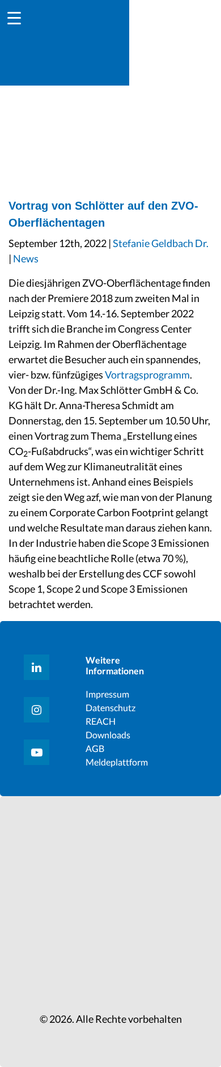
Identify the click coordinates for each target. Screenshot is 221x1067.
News (26, 258)
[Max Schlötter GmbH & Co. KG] (175, 41)
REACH (101, 721)
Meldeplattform (117, 761)
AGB (95, 748)
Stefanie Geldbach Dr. (161, 243)
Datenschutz (110, 707)
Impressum (107, 693)
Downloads (108, 734)
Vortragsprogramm (147, 374)
